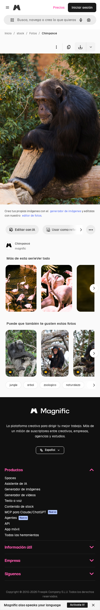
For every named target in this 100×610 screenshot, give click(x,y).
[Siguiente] (81, 229)
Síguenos (13, 573)
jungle (13, 385)
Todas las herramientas (22, 535)
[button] (50, 450)
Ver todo (43, 258)
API (7, 523)
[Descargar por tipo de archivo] (90, 47)
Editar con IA (25, 230)
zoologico (50, 385)
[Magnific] (50, 412)
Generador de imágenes (22, 489)
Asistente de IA (16, 484)
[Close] (93, 605)
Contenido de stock (19, 506)
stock (20, 33)
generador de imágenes (65, 211)
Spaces (10, 478)
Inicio (8, 33)
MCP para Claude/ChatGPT (30, 512)
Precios (59, 7)
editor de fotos (31, 216)
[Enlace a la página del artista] (9, 246)
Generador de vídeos (20, 495)
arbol (30, 385)
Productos (14, 469)
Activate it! (77, 605)
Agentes (16, 518)
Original (29, 62)
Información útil (18, 547)
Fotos (33, 33)
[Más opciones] (56, 47)
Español (50, 450)
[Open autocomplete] (10, 20)
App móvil (12, 529)
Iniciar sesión (82, 7)
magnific (20, 248)
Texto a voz (13, 501)
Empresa (12, 560)
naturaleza (73, 385)
